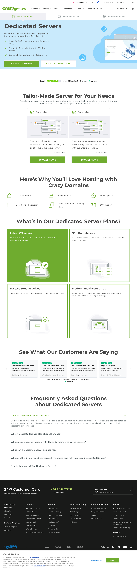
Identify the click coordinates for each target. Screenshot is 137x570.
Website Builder (76, 508)
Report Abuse (118, 519)
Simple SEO (95, 515)
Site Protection (75, 519)
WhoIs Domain (31, 529)
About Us (7, 511)
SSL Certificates (75, 515)
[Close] (133, 560)
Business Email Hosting (100, 508)
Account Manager (119, 536)
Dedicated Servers (54, 532)
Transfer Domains (32, 515)
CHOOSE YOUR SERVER (21, 64)
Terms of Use (34, 557)
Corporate (8, 514)
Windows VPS (53, 529)
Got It (112, 560)
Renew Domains (32, 512)
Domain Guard (31, 526)
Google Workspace (98, 512)
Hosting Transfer (54, 522)
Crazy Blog (8, 518)
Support (116, 505)
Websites (67, 9)
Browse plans (47, 160)
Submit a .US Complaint (35, 532)
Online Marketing (94, 9)
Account (116, 533)
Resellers (7, 530)
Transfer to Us (121, 9)
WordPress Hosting (55, 515)
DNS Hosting (53, 519)
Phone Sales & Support (121, 508)
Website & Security (78, 505)
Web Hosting (53, 508)
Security (79, 9)
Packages (73, 522)
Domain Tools (31, 522)
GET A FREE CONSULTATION (58, 64)
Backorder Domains (33, 519)
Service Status (118, 515)
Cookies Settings (97, 560)
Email (56, 9)
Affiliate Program (10, 527)
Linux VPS (51, 526)
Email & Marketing (99, 505)
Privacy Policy (39, 566)
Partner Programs (12, 523)
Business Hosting (54, 512)
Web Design (74, 512)
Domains (34, 9)
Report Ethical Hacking (121, 528)
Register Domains (33, 508)
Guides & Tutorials (120, 512)
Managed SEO (96, 519)
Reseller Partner (109, 2)
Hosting (46, 9)
